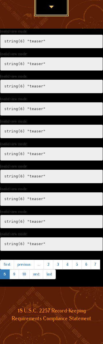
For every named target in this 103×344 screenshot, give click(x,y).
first (7, 264)
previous (24, 264)
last (49, 274)
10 (24, 274)
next (36, 274)
